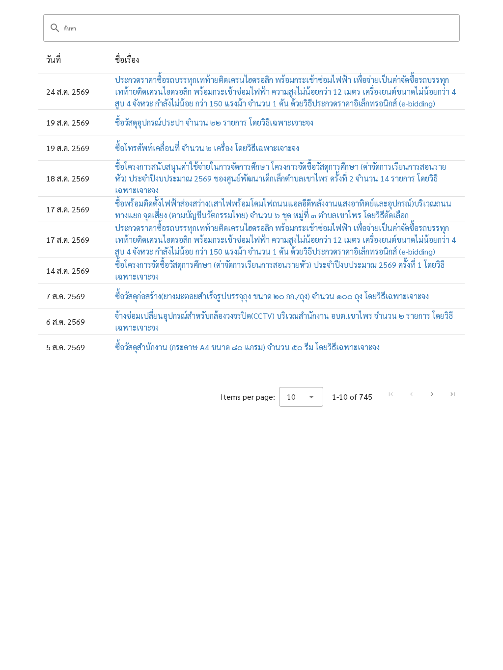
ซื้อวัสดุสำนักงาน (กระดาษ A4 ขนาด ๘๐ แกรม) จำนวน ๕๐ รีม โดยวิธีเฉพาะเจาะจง (247, 347)
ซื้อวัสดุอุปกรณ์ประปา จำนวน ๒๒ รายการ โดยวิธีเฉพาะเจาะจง (214, 122)
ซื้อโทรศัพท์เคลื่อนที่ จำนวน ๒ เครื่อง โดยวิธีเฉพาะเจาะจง (207, 148)
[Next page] (432, 394)
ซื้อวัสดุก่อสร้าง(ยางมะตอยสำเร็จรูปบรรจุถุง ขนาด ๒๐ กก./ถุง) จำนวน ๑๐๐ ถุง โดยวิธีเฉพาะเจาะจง (272, 296)
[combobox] (301, 397)
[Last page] (452, 394)
